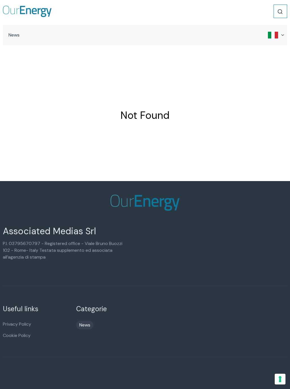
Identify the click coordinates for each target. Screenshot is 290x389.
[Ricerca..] (280, 11)
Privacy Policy (17, 324)
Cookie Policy (17, 335)
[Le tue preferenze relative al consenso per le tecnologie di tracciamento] (280, 379)
